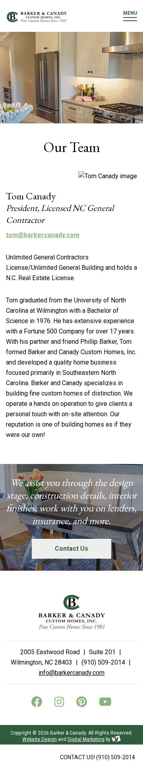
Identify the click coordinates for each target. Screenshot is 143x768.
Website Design (39, 739)
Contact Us (71, 548)
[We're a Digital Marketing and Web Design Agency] (116, 739)
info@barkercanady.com (71, 672)
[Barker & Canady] (37, 17)
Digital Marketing (86, 739)
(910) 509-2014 (97, 757)
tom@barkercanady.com (42, 235)
